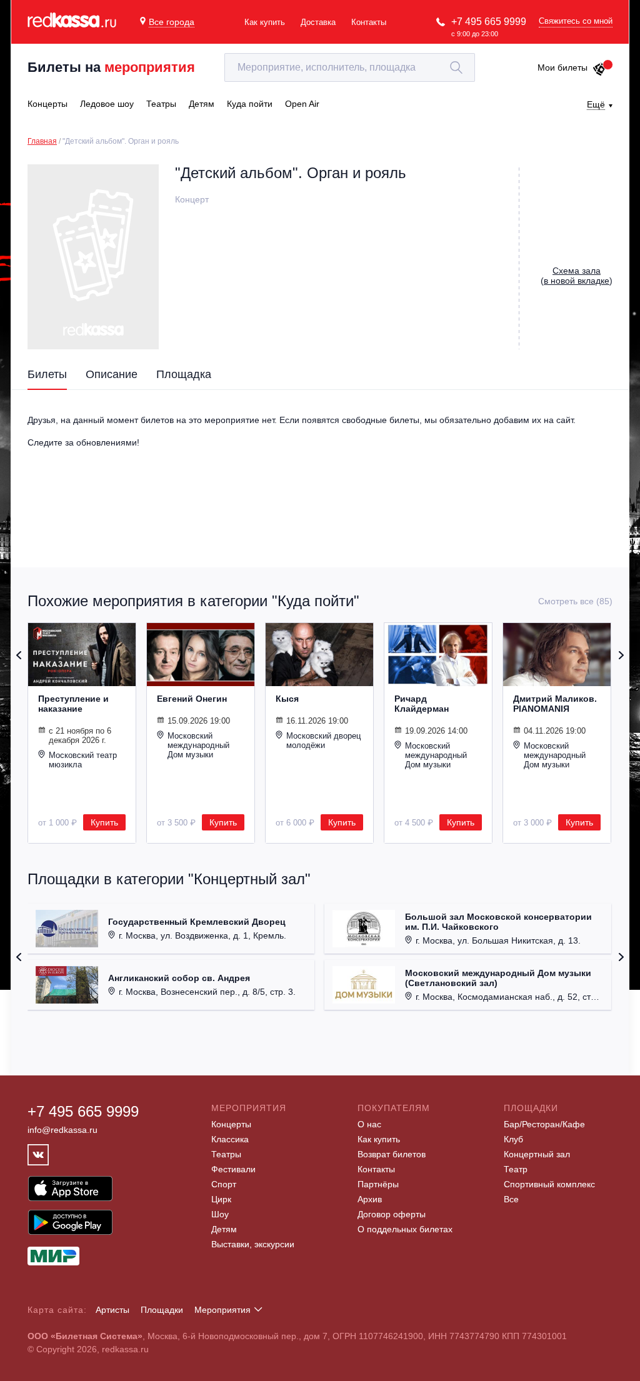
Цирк (221, 1199)
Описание (112, 374)
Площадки (162, 1310)
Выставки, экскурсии (252, 1244)
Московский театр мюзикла (83, 759)
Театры (226, 1154)
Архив (370, 1199)
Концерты (231, 1124)
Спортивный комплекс (549, 1184)
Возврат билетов (392, 1154)
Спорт (223, 1184)
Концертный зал (537, 1154)
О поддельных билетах (405, 1229)
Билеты (47, 374)
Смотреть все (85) (575, 601)
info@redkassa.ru (63, 1130)
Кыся (287, 699)
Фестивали (233, 1169)
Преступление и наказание (73, 704)
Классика (230, 1139)
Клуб (513, 1139)
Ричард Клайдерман (421, 704)
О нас (369, 1124)
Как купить (264, 22)
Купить (104, 822)
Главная (42, 141)
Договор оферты (392, 1214)
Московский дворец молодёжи (323, 740)
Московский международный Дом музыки (198, 745)
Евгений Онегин (192, 699)
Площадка (183, 374)
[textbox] (349, 67)
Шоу (220, 1214)
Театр (516, 1169)
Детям (224, 1229)
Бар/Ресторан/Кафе (544, 1124)
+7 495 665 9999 (488, 21)
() (576, 276)
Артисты (112, 1310)
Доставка (318, 22)
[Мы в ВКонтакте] (38, 1154)
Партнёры (378, 1184)
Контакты (368, 22)
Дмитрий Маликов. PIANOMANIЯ (555, 704)
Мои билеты (563, 67)
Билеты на (111, 67)
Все (511, 1199)
